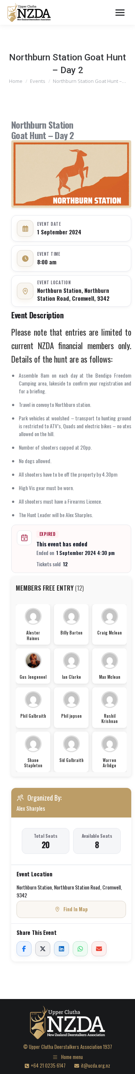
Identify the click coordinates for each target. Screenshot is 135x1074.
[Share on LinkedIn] (61, 948)
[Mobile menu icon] (120, 12)
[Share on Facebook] (24, 948)
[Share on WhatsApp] (80, 948)
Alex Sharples (30, 808)
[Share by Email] (99, 948)
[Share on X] (42, 948)
